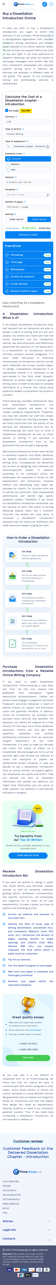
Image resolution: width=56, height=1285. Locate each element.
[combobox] (28, 146)
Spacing (9, 214)
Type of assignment (15, 141)
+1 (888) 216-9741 (28, 1044)
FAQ (5, 1213)
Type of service (13, 129)
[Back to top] (49, 1248)
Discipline (10, 190)
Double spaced (39, 219)
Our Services (11, 1181)
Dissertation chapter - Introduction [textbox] (27, 147)
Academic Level (13, 154)
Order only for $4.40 (28, 855)
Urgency (9, 177)
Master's (15, 164)
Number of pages (14, 202)
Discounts (9, 1190)
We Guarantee (12, 1195)
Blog (6, 1208)
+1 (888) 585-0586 (28, 1050)
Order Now (44, 4)
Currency (9, 117)
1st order (19, 111)
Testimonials (11, 1199)
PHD (13, 170)
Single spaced (16, 219)
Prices (7, 1186)
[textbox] (30, 194)
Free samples (11, 1204)
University (16, 159)
